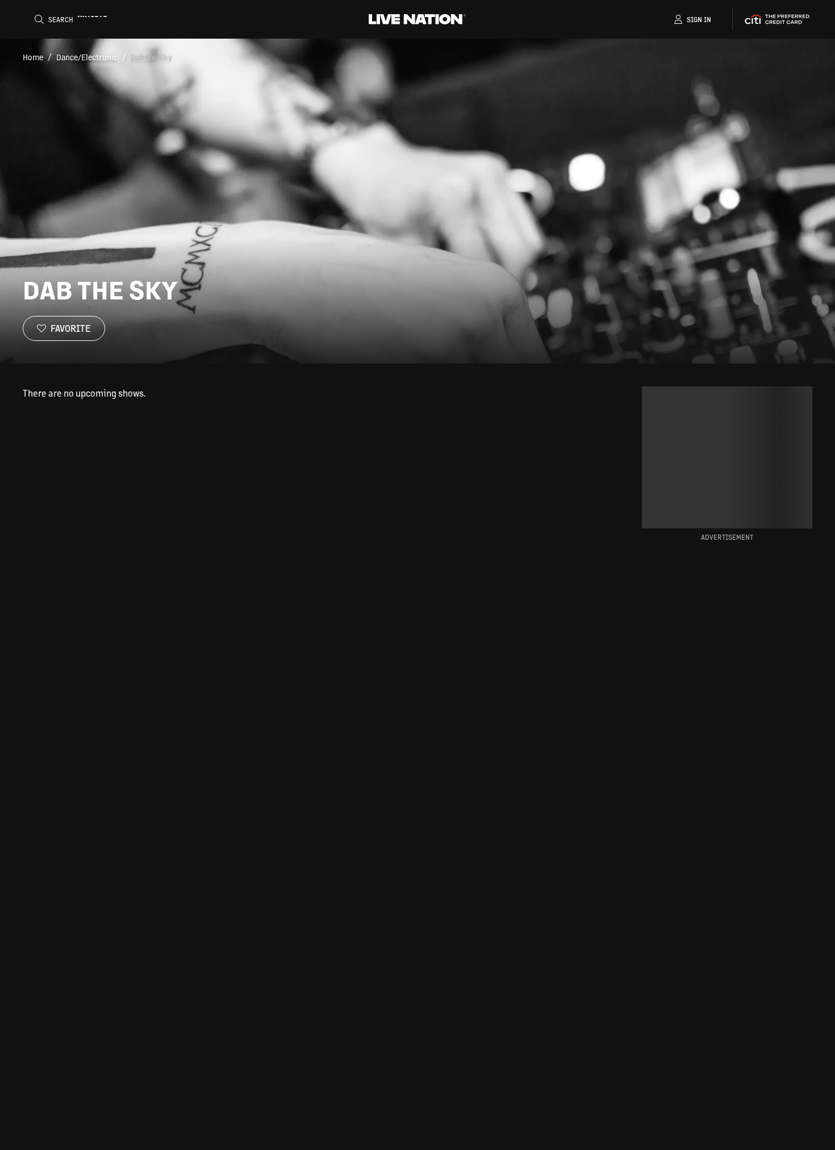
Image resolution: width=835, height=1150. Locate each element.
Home (33, 57)
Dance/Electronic (87, 57)
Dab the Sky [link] (151, 57)
